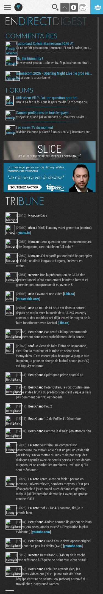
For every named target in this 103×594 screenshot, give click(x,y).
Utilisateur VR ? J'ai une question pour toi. (47, 98)
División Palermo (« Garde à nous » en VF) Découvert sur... (54, 132)
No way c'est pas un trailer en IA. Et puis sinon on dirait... (53, 62)
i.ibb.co (69, 293)
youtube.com (41, 531)
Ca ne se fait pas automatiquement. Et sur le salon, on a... (54, 48)
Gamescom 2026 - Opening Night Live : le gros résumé (54, 73)
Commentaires (31, 36)
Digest (70, 21)
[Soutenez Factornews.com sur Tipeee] (50, 190)
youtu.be (24, 232)
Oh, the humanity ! (29, 58)
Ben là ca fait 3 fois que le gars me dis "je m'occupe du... (53, 102)
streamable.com (28, 298)
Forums (19, 90)
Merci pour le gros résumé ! (33, 77)
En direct (28, 21)
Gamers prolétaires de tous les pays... (43, 112)
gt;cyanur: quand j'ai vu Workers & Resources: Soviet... (51, 117)
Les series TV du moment (34, 127)
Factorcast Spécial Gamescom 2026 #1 (45, 43)
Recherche (55, 7)
